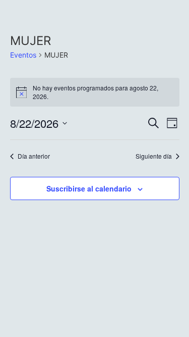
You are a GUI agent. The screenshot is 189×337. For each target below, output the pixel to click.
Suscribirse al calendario (89, 188)
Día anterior (34, 156)
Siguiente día (154, 156)
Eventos (23, 55)
